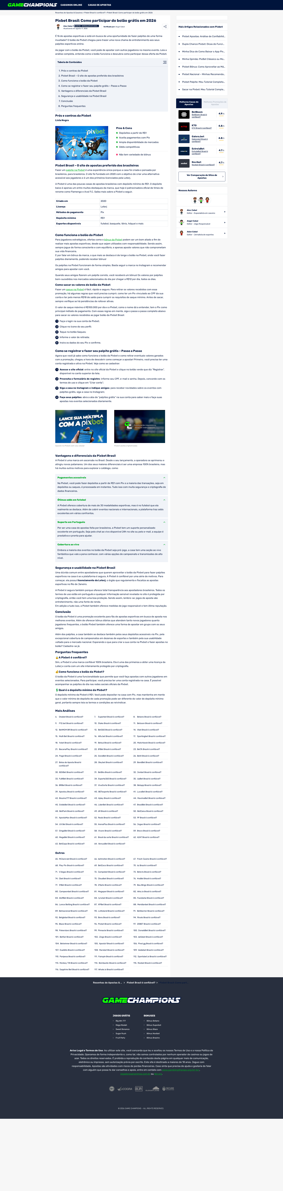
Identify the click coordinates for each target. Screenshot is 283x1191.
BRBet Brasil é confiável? (70, 785)
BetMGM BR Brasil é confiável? (73, 730)
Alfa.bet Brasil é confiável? (110, 736)
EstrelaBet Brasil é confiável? (200, 152)
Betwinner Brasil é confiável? (73, 943)
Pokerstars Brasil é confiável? (73, 930)
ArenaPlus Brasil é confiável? (111, 824)
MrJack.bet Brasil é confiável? (73, 859)
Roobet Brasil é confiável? (150, 963)
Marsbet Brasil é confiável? (111, 950)
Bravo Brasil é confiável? (148, 831)
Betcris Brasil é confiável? (149, 872)
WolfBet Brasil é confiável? (71, 898)
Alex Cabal (68, 26)
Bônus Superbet (154, 1025)
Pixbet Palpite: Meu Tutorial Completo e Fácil (203, 81)
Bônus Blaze (152, 1029)
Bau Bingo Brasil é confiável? (150, 885)
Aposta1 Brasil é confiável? (111, 943)
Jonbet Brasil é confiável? (149, 772)
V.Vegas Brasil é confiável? (71, 872)
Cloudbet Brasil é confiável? (111, 878)
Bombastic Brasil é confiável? (112, 963)
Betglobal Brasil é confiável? (72, 917)
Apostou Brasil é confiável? (71, 791)
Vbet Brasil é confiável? (148, 730)
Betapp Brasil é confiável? (149, 785)
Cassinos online (71, 5)
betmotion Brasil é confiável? (111, 859)
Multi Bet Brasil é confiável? (71, 736)
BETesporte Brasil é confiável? (112, 791)
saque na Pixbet (75, 289)
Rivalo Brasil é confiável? (148, 917)
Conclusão (67, 101)
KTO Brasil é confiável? (202, 128)
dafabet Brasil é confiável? (150, 937)
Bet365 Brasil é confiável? (110, 730)
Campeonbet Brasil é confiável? (74, 891)
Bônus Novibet (153, 1033)
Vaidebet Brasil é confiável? (151, 950)
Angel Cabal (120, 27)
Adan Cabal (192, 232)
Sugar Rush (121, 1033)
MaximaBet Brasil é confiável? (151, 798)
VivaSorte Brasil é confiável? (111, 785)
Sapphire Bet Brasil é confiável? (74, 969)
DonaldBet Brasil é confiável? (152, 930)
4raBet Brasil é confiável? (149, 878)
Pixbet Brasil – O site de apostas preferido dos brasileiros (92, 75)
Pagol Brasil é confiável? (70, 756)
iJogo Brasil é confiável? (110, 937)
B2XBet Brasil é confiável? (71, 772)
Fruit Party (120, 1038)
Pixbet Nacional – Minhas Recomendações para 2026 (203, 74)
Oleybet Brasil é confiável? (110, 762)
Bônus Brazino (153, 1038)
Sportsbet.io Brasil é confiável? (152, 956)
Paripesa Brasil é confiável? (72, 956)
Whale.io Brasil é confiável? (111, 969)
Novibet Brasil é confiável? (203, 165)
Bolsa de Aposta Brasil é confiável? (70, 764)
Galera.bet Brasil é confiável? (200, 140)
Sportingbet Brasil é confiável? (151, 736)
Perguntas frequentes (73, 106)
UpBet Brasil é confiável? (148, 778)
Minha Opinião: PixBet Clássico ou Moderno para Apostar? (203, 59)
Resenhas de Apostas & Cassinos (69, 13)
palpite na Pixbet (75, 170)
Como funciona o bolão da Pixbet (79, 80)
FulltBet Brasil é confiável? (71, 778)
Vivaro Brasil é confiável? (110, 831)
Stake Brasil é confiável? (109, 723)
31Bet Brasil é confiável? (70, 885)
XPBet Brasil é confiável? (109, 904)
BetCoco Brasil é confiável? (111, 865)
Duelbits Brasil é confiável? (72, 950)
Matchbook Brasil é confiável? (151, 743)
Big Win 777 (121, 1021)
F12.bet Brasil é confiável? (71, 723)
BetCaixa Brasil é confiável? (150, 811)
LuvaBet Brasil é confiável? (149, 791)
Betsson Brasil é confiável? (149, 723)
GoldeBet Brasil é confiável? (72, 804)
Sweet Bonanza (122, 1029)
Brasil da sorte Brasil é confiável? (113, 837)
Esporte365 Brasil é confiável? (112, 778)
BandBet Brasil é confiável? (150, 762)
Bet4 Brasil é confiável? (148, 756)
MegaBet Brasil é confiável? (72, 837)
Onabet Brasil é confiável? (71, 717)
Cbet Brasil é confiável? (70, 878)
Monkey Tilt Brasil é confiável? (74, 963)
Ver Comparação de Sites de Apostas (202, 176)
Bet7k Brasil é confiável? (148, 749)
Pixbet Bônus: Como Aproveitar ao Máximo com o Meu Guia (203, 66)
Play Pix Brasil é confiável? (71, 865)
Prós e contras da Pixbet (74, 70)
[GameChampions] (32, 5)
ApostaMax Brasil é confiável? (73, 817)
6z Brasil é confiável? (147, 865)
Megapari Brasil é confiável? (111, 891)
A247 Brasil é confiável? (148, 837)
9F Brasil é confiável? (147, 817)
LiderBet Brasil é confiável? (111, 804)
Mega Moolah (121, 1025)
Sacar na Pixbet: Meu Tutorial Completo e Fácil (203, 89)
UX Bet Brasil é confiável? (71, 824)
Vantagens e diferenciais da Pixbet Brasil (83, 90)
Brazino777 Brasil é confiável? (73, 798)
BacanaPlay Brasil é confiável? (73, 749)
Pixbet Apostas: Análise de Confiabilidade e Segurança (203, 36)
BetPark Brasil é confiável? (71, 811)
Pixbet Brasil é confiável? (94, 13)
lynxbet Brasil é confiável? (110, 898)
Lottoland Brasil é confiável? (111, 911)
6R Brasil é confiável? (108, 811)
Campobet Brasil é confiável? (111, 872)
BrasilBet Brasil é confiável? (150, 804)
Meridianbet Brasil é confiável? (151, 904)
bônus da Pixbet (113, 239)
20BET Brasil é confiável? (149, 924)
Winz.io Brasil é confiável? (149, 891)
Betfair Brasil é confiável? (71, 937)
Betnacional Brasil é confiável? (73, 911)
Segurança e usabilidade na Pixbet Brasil (83, 96)
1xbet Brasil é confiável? (70, 743)
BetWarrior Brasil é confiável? (150, 911)
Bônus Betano (153, 1021)
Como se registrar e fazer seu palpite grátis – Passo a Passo (93, 85)
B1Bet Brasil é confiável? (109, 749)
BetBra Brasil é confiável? (110, 772)
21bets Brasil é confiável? (110, 885)
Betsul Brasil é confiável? (109, 743)
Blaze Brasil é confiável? (70, 924)
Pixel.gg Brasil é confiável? (150, 943)
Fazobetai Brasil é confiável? (150, 898)
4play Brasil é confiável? (109, 798)
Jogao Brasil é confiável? (149, 824)
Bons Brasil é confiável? (109, 917)
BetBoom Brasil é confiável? (199, 116)
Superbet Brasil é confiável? (111, 717)
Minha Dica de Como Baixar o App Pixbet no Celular (203, 51)
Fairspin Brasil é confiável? (110, 956)
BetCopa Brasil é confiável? (71, 844)
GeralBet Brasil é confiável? (111, 756)
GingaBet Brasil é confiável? (72, 831)
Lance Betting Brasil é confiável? (74, 904)
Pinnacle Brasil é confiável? (111, 930)
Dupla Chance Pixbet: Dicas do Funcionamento (203, 44)
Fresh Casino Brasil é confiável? (152, 859)
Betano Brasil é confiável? (149, 717)
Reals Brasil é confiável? (109, 817)
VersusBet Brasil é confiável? (111, 844)
